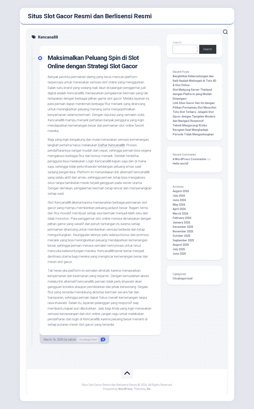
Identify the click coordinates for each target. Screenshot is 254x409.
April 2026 (179, 209)
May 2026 (179, 204)
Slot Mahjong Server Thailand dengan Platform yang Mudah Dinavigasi (192, 94)
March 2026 (180, 213)
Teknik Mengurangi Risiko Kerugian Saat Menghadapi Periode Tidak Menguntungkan (193, 130)
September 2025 (183, 240)
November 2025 (183, 231)
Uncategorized (88, 339)
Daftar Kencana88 (111, 145)
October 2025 (181, 235)
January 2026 (181, 222)
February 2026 (182, 217)
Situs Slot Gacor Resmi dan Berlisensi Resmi (90, 16)
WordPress (125, 389)
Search (177, 42)
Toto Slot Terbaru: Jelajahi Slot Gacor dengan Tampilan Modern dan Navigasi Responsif (194, 116)
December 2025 (183, 226)
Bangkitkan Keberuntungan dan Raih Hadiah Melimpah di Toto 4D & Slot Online (194, 81)
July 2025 (179, 249)
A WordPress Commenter (190, 159)
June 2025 (179, 253)
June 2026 (179, 200)
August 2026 (181, 191)
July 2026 (179, 195)
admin (72, 339)
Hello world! (181, 163)
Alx (148, 389)
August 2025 (181, 244)
